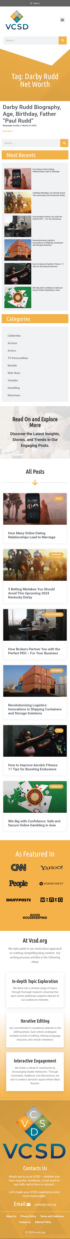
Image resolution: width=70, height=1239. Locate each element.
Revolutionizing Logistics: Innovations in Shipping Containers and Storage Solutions (48, 242)
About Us (11, 1216)
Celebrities (14, 335)
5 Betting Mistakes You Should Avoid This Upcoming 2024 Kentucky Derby (49, 194)
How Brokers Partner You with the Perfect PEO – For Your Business (47, 218)
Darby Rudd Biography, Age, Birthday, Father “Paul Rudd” (32, 114)
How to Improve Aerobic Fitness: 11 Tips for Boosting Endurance (48, 265)
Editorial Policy (43, 1222)
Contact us (25, 1222)
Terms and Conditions (52, 1216)
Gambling (14, 387)
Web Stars (14, 373)
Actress (12, 343)
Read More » (8, 131)
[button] (62, 20)
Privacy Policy (28, 1216)
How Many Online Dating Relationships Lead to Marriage (46, 170)
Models (12, 365)
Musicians (14, 395)
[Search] (63, 40)
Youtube (13, 380)
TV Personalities (18, 358)
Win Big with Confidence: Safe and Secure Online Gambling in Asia (48, 289)
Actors (12, 350)
